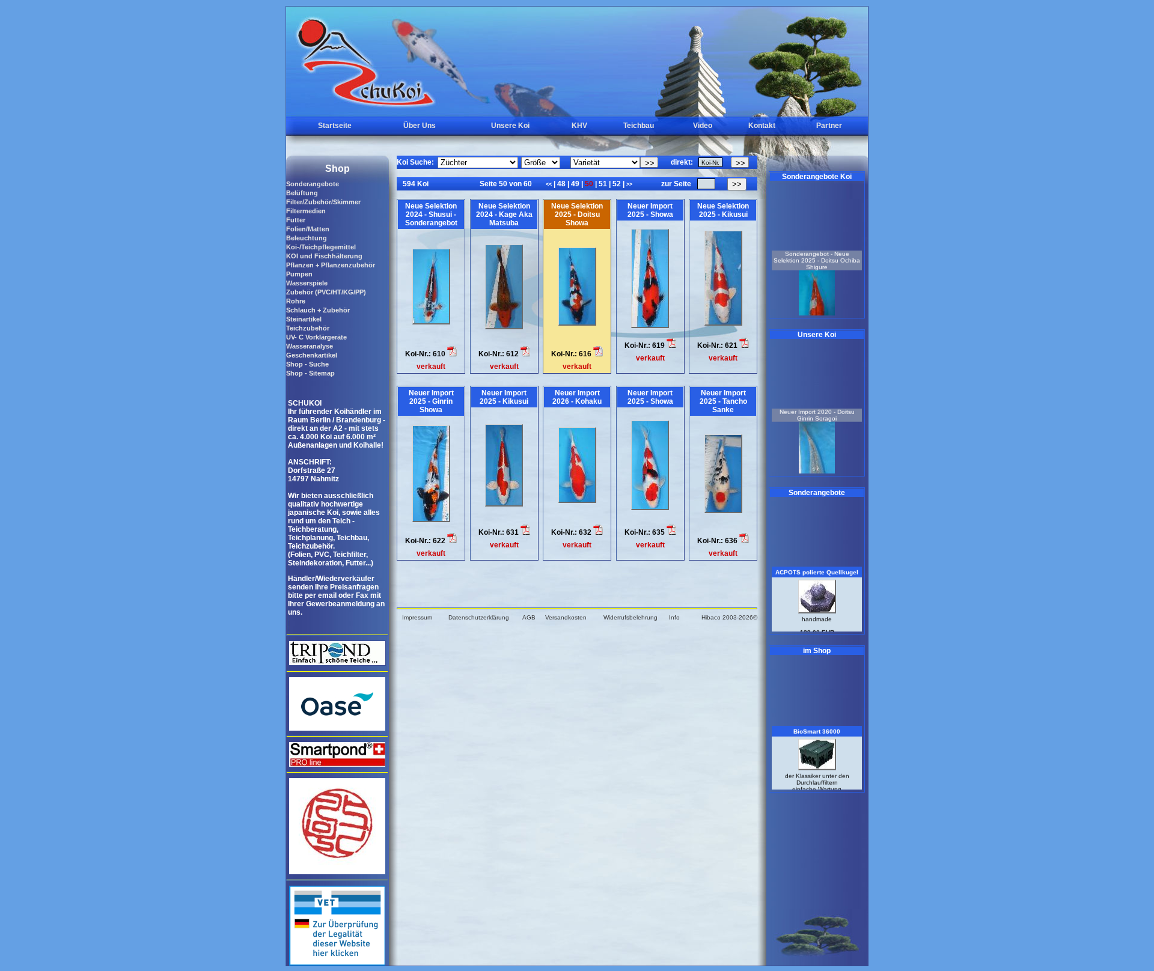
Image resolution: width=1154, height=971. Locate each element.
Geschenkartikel (311, 355)
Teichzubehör (307, 328)
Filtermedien (306, 211)
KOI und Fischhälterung (324, 256)
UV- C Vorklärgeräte (316, 337)
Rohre (295, 301)
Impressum (417, 617)
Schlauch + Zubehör (318, 310)
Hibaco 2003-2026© (729, 617)
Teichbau (638, 125)
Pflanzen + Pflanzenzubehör (330, 265)
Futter (295, 220)
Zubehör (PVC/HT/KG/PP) (326, 292)
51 (603, 184)
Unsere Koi (510, 125)
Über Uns (419, 125)
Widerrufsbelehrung (630, 617)
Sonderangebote (312, 183)
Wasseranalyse (309, 346)
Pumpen (299, 274)
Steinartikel (304, 319)
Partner (829, 125)
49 (575, 184)
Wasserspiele (307, 283)
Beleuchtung (306, 238)
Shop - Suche (307, 364)
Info (674, 617)
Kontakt (761, 125)
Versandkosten (566, 617)
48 (561, 184)
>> (629, 184)
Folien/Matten (307, 229)
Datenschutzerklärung (478, 617)
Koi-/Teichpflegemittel (321, 247)
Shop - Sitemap (310, 373)
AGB (529, 617)
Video (702, 125)
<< (550, 184)
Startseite (335, 125)
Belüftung (302, 192)
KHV (579, 125)
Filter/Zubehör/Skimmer (323, 201)
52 (617, 184)
